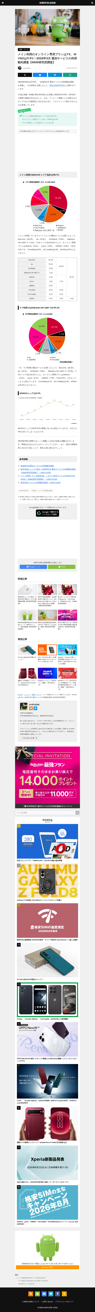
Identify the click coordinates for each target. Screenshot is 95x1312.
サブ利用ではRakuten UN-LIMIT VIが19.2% (33, 1281)
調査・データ (23, 49)
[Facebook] (57, 1293)
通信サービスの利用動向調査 (42, 491)
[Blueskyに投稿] (40, 75)
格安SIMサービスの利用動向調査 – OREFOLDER (40, 482)
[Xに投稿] (25, 75)
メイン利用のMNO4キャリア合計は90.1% (31, 1278)
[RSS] (30, 1293)
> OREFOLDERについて (30, 1301)
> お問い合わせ (47, 1301)
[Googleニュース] (44, 1293)
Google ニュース (34, 567)
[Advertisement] (47, 151)
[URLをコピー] (70, 75)
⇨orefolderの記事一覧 (29, 738)
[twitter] (50, 1293)
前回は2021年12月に (57, 85)
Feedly (63, 567)
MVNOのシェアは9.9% (27, 1284)
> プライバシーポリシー (64, 1301)
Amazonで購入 (47, 1267)
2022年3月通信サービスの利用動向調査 (37, 466)
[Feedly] (37, 1293)
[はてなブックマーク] (55, 75)
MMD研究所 (24, 491)
